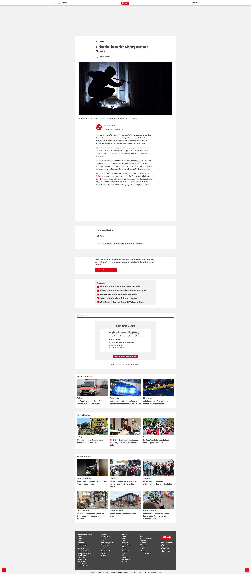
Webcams (142, 551)
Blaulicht (124, 538)
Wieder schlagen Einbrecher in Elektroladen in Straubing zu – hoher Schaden (91, 516)
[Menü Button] (55, 2)
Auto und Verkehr (126, 559)
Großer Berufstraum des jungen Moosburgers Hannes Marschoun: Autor (124, 442)
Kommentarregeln (83, 545)
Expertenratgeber (82, 563)
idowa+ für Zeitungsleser (146, 538)
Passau (103, 557)
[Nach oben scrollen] (247, 570)
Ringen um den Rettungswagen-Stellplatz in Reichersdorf (91, 441)
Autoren (80, 536)
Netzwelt (124, 561)
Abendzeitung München (84, 553)
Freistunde (125, 549)
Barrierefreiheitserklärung (139, 572)
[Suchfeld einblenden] (59, 2)
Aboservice (143, 540)
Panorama (125, 557)
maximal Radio (82, 557)
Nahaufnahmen (126, 551)
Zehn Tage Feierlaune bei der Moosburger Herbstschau (156, 441)
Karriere (80, 540)
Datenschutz (100, 572)
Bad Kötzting (104, 545)
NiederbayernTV (82, 559)
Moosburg (86, 415)
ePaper (142, 536)
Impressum (93, 572)
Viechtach (103, 547)
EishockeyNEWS (82, 555)
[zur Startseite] (167, 536)
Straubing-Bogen (105, 536)
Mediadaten (127, 572)
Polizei (64, 2)
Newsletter (81, 543)
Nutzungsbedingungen (116, 572)
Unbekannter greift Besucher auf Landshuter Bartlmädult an (118, 294)
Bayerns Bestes (82, 561)
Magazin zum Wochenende (85, 551)
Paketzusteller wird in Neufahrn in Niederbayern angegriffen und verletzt (125, 402)
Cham (102, 540)
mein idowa (139, 243)
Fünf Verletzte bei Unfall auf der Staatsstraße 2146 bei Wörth (90, 402)
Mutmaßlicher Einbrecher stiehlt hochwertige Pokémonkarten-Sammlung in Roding (156, 516)
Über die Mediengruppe (84, 549)
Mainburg (103, 549)
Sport (123, 540)
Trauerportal (143, 547)
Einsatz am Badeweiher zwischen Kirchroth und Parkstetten (118, 298)
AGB (107, 572)
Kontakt (80, 538)
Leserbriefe (81, 547)
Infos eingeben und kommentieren (125, 356)
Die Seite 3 (125, 543)
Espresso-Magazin (83, 565)
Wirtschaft (124, 553)
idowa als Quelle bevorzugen (106, 270)
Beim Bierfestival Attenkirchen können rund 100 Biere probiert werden (123, 484)
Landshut (103, 538)
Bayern (124, 536)
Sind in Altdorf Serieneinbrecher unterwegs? (123, 514)
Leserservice (143, 543)
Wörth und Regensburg (107, 543)
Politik (123, 547)
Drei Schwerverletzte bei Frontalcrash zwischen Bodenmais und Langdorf (122, 290)
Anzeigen (142, 549)
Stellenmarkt (143, 545)
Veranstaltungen (144, 553)
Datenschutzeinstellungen (154, 572)
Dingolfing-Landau (106, 551)
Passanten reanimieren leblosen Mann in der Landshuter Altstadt (120, 286)
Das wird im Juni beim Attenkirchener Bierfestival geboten (157, 482)
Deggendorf (104, 555)
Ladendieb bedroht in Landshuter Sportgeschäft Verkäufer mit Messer (121, 302)
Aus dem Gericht (126, 545)
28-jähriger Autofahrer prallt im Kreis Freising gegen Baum (92, 482)
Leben (123, 555)
